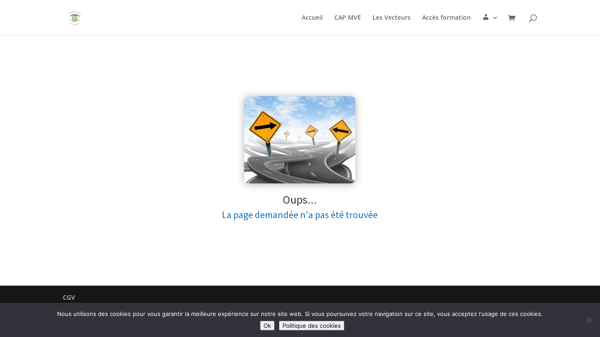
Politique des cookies (311, 325)
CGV (69, 297)
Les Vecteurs (391, 18)
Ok (267, 325)
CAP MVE (347, 18)
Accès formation (446, 18)
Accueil (312, 18)
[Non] (589, 319)
